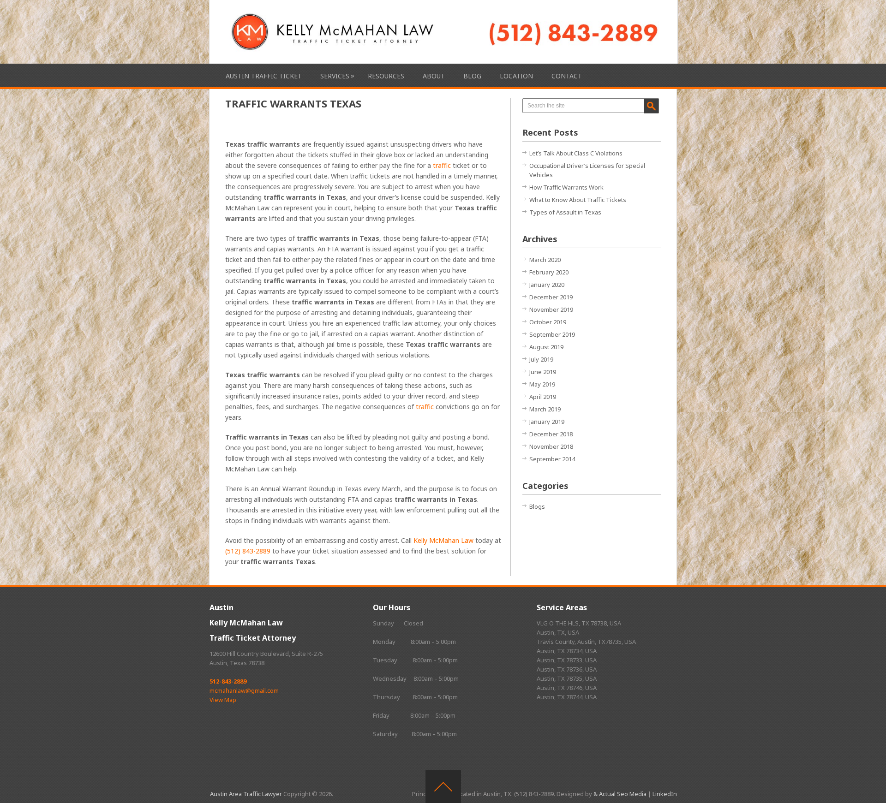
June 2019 (542, 372)
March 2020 (545, 260)
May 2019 (542, 384)
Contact (566, 75)
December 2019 (551, 297)
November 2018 (551, 446)
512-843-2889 (228, 681)
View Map (223, 700)
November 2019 (551, 309)
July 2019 (541, 359)
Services (334, 75)
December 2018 (551, 434)
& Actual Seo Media (620, 794)
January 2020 (546, 284)
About (434, 75)
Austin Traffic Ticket (264, 75)
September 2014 (552, 459)
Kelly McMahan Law (443, 540)
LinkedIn (665, 794)
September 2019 (552, 334)
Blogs (537, 506)
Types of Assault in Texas (565, 212)
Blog (472, 75)
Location (516, 75)
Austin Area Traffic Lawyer (246, 794)
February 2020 (549, 272)
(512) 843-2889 (247, 551)
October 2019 (547, 322)
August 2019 (546, 347)
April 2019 (542, 397)
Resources (386, 75)
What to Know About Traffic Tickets (577, 200)
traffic (442, 165)
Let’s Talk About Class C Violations (576, 153)
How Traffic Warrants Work (566, 187)
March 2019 (545, 409)
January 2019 (546, 421)
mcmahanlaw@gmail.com (244, 690)
